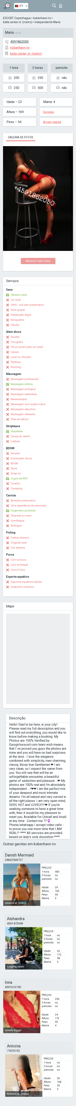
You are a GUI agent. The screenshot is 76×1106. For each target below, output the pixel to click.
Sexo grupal (18, 309)
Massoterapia (19, 399)
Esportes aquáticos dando (26, 581)
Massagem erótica (22, 384)
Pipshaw (16, 362)
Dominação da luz (21, 458)
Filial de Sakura (19, 419)
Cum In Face (18, 569)
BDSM (14, 463)
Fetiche (15, 324)
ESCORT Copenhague (17, 18)
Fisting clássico (20, 537)
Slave (14, 468)
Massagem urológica (23, 389)
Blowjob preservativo (23, 500)
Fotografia (17, 341)
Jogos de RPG (19, 478)
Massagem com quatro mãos (28, 404)
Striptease (17, 431)
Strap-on (16, 473)
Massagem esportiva (23, 409)
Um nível (16, 299)
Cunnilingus (17, 520)
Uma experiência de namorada (28, 505)
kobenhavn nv (42, 18)
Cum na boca (18, 559)
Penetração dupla (21, 314)
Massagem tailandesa (24, 394)
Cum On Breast (19, 564)
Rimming (16, 367)
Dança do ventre (20, 436)
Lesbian (15, 441)
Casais (15, 351)
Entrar (61, 4)
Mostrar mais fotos (38, 261)
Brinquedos (17, 319)
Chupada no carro (21, 515)
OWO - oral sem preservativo (27, 304)
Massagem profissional (25, 379)
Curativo (15, 483)
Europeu (48, 112)
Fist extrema (18, 547)
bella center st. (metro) (17, 22)
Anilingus (16, 525)
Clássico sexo (19, 294)
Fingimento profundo (23, 510)
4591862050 (19, 42)
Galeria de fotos (20, 137)
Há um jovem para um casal (27, 346)
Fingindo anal (19, 542)
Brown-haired (52, 122)
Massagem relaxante (23, 414)
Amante (15, 453)
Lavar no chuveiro (21, 356)
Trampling (16, 488)
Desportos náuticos (22, 586)
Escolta (15, 336)
